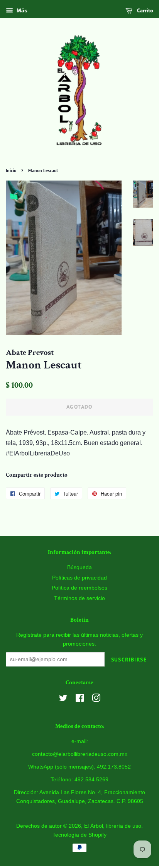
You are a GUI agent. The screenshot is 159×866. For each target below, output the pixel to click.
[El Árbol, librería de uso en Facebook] (79, 699)
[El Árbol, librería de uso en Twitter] (63, 699)
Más (21, 10)
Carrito (144, 10)
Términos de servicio (79, 598)
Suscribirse (129, 659)
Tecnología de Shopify (79, 835)
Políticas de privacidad (79, 578)
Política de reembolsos (79, 588)
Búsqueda (79, 567)
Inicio (11, 170)
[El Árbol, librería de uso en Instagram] (96, 699)
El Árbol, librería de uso (112, 826)
